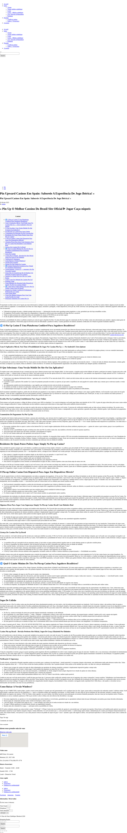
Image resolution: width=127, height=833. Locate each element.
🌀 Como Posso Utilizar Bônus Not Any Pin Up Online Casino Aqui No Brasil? (19, 287)
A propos (6, 23)
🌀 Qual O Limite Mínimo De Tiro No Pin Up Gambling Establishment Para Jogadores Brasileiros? (19, 250)
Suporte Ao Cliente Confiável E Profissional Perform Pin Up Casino (18, 290)
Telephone (3, 808)
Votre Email (3, 806)
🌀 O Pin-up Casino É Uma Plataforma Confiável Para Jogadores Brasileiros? (17, 220)
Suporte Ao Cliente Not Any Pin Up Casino (18, 276)
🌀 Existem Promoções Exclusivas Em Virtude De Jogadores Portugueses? (19, 266)
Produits (6, 18)
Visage (9, 7)
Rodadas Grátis (9, 281)
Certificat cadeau (12, 19)
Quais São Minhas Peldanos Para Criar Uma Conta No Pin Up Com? (18, 296)
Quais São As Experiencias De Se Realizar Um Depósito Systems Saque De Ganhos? (19, 273)
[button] (63, 26)
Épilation (10, 16)
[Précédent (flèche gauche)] (0, 832)
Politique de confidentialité (11, 785)
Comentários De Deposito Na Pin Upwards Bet (19, 233)
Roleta (7, 278)
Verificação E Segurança (12, 259)
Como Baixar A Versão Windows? (15, 261)
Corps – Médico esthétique (15, 12)
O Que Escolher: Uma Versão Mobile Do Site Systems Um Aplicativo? (18, 229)
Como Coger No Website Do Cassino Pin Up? (19, 279)
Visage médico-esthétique (14, 9)
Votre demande (4, 810)
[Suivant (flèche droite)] (2, 832)
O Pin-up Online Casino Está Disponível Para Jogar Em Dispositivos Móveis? (18, 239)
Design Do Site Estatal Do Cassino (15, 264)
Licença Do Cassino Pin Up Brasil (15, 247)
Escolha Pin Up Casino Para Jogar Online (17, 231)
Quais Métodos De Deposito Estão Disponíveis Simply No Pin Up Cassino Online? (19, 284)
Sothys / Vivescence (13, 21)
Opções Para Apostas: (11, 262)
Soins (5, 6)
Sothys (6, 782)
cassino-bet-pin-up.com (117, 335)
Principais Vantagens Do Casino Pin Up (17, 298)
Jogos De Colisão (10, 254)
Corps (9, 11)
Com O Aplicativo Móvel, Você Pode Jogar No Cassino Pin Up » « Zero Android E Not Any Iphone (19, 224)
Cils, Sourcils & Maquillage (15, 14)
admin (3, 204)
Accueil (6, 4)
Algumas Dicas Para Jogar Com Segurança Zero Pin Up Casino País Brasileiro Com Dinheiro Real (19, 243)
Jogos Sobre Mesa (10, 293)
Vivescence (7, 783)
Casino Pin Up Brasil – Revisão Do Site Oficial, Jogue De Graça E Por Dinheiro (19, 256)
